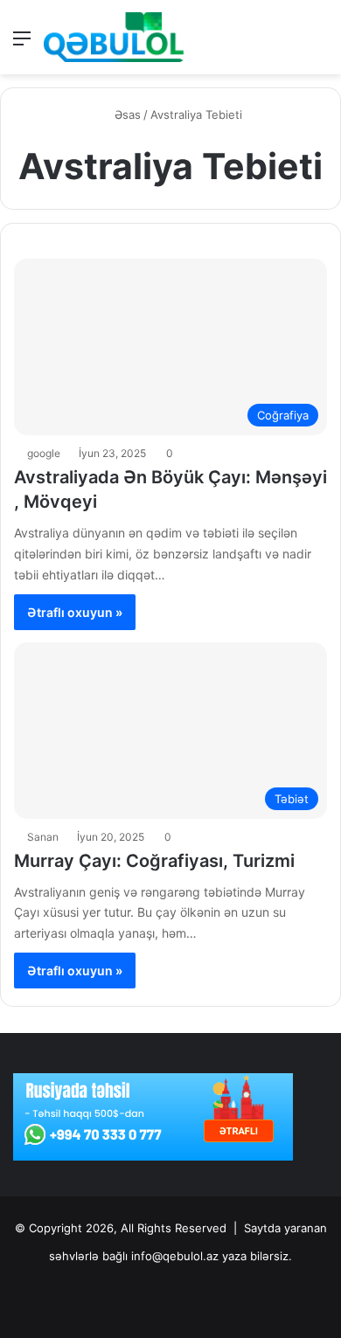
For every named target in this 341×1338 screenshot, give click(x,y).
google (43, 453)
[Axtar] (319, 44)
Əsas (126, 114)
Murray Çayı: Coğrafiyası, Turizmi (154, 860)
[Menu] (22, 44)
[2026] (114, 37)
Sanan (43, 836)
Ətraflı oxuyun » (74, 612)
